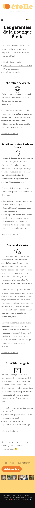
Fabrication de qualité (12, 62)
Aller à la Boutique (9, 133)
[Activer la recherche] (33, 20)
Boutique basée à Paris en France (17, 65)
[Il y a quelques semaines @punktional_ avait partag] (9, 477)
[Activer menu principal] (2, 20)
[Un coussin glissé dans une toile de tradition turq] (25, 477)
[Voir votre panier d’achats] (26, 20)
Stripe (26, 256)
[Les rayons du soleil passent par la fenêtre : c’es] (14, 477)
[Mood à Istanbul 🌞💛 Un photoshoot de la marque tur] (31, 477)
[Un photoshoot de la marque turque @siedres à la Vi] (20, 477)
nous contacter (7, 449)
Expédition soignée (11, 72)
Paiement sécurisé (11, 69)
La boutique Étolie (9, 256)
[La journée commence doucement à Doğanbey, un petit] (3, 477)
